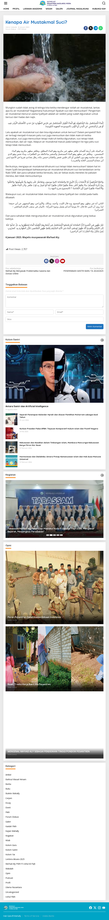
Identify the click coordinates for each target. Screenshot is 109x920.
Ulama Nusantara (14, 887)
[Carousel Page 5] (61, 535)
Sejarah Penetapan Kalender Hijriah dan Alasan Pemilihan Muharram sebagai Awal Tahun (59, 415)
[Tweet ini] (91, 28)
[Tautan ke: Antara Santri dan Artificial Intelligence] (54, 374)
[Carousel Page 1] (47, 535)
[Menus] (5, 3)
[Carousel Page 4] (57, 535)
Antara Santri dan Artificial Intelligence (28, 406)
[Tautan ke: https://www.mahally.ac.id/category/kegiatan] (102, 475)
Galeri (8, 821)
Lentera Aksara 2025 (15, 859)
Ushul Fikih (10, 896)
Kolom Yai (10, 854)
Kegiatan (10, 835)
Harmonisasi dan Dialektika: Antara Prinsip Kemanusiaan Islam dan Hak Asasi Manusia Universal (60, 457)
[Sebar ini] (86, 28)
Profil (8, 882)
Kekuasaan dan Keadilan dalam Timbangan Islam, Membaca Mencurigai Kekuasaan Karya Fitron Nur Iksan (59, 443)
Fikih (8, 812)
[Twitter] (51, 261)
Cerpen (9, 798)
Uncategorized (12, 892)
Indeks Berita (48, 916)
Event (8, 807)
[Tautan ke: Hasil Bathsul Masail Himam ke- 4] (54, 509)
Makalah (9, 868)
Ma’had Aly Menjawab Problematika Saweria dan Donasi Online (28, 271)
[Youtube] (62, 261)
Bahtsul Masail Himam (16, 779)
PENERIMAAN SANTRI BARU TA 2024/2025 (83, 269)
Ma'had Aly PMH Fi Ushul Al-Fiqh (20, 863)
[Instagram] (57, 261)
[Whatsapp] (100, 28)
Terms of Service (31, 916)
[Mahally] (55, 3)
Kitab (8, 840)
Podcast (9, 878)
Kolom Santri (11, 849)
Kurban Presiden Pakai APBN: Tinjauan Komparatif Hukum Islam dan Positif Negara (59, 428)
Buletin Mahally (13, 793)
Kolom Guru (11, 845)
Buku (8, 788)
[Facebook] (46, 261)
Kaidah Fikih (11, 826)
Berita (8, 784)
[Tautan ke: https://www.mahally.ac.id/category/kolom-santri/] (102, 340)
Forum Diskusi (11, 29)
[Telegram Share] (96, 28)
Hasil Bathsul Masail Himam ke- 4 (25, 531)
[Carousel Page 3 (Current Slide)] (54, 535)
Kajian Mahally (12, 831)
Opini (8, 873)
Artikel (8, 774)
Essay (8, 803)
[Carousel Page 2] (51, 535)
